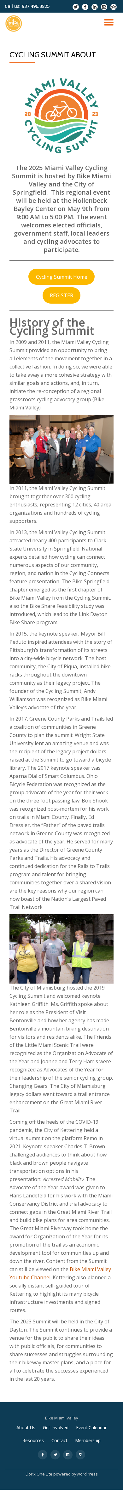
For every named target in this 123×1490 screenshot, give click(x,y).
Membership (88, 1440)
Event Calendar (91, 1427)
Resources (33, 1440)
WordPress (87, 1474)
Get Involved (55, 1427)
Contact (59, 1440)
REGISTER (61, 295)
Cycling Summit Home (61, 276)
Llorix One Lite (39, 1474)
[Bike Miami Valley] (15, 24)
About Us (25, 1427)
